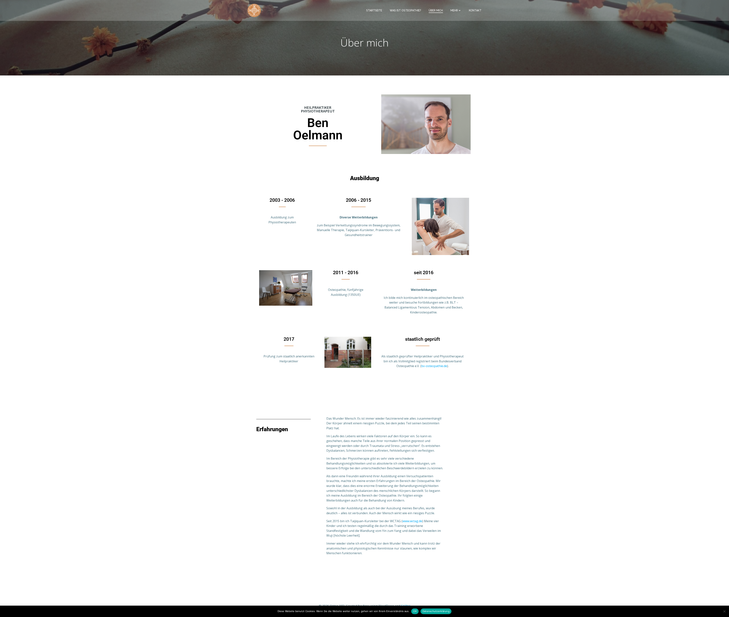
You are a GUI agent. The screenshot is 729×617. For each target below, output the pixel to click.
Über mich (436, 10)
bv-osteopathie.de (434, 366)
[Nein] (724, 611)
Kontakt (475, 10)
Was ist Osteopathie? (405, 10)
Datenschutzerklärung (436, 611)
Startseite (374, 10)
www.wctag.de (412, 521)
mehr (454, 10)
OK (415, 611)
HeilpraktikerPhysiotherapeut (318, 109)
